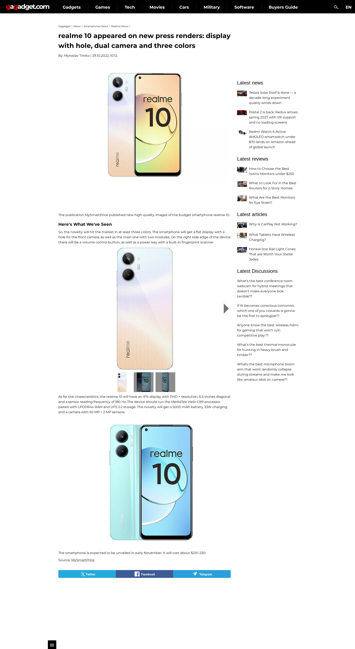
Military (212, 7)
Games (102, 7)
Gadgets (72, 7)
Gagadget (27, 5)
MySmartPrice (83, 560)
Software (244, 7)
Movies (157, 7)
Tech (130, 7)
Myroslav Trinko (77, 56)
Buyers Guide (283, 7)
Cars (184, 7)
